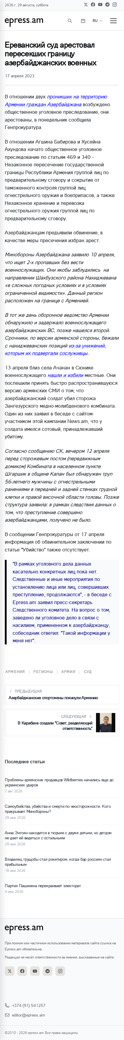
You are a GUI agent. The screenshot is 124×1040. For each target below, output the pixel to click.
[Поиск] (70, 21)
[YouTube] (100, 4)
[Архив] (83, 21)
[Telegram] (107, 4)
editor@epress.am (28, 1014)
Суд (88, 671)
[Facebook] (93, 4)
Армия (68, 671)
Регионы (43, 671)
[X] (86, 4)
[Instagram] (115, 4)
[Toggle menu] (113, 21)
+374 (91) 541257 (28, 1005)
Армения (15, 671)
